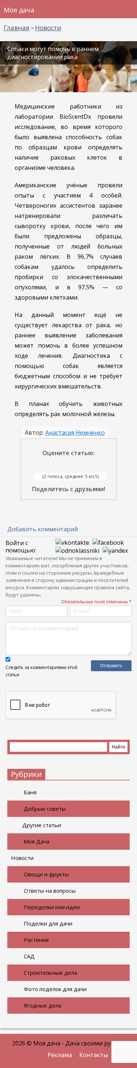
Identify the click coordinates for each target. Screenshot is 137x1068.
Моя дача (19, 9)
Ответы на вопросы (50, 890)
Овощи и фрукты (46, 874)
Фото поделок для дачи (55, 989)
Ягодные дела (42, 1005)
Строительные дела (50, 972)
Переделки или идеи (52, 907)
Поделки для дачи (48, 923)
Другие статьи (41, 825)
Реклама (59, 1055)
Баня (30, 792)
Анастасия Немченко (75, 433)
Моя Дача (36, 841)
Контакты (93, 1055)
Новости (22, 857)
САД (29, 956)
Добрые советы (45, 808)
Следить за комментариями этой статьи (41, 671)
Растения (36, 939)
